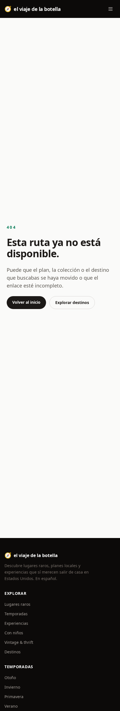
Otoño (10, 677)
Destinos (12, 651)
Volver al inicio (26, 302)
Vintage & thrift (18, 642)
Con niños (13, 632)
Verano (11, 706)
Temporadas (16, 613)
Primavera (13, 696)
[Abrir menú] (110, 9)
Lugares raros (17, 604)
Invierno (12, 687)
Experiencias (16, 623)
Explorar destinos (72, 302)
